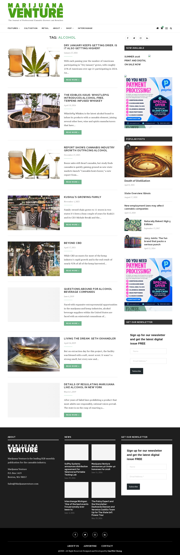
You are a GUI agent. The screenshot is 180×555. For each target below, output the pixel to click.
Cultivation (31, 28)
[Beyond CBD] (34, 258)
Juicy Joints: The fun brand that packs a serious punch (155, 241)
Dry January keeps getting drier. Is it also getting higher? (90, 47)
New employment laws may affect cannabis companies (144, 207)
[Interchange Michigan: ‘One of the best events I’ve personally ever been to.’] (76, 490)
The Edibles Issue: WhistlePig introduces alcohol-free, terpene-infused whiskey (86, 97)
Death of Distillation (137, 180)
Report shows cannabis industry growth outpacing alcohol (89, 149)
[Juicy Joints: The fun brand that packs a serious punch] (132, 242)
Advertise (90, 545)
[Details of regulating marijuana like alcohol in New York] (34, 400)
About (56, 28)
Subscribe (136, 371)
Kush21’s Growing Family (82, 197)
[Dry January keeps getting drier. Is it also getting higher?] (34, 61)
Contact (107, 545)
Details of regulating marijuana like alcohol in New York (89, 386)
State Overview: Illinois (137, 193)
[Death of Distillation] (148, 161)
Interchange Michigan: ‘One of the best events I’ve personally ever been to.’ (76, 505)
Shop (69, 28)
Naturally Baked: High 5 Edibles (157, 223)
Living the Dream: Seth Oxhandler (90, 338)
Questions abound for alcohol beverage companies (88, 290)
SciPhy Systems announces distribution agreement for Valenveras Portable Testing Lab (76, 469)
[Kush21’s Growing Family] (34, 213)
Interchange (85, 28)
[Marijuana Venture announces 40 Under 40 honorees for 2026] (103, 452)
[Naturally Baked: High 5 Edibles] (132, 225)
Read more (72, 80)
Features (13, 28)
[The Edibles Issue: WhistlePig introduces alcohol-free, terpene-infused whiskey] (34, 110)
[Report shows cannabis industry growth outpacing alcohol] (34, 163)
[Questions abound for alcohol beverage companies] (34, 304)
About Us (73, 545)
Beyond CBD (73, 242)
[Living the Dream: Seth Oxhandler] (34, 354)
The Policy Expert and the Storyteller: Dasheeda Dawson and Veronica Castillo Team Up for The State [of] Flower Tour (103, 508)
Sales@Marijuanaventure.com (23, 483)
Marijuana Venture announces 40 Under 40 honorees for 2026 (103, 466)
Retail (45, 28)
